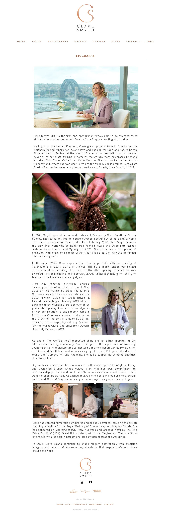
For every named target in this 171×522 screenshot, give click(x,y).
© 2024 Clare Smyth (85, 499)
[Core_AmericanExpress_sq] (97, 491)
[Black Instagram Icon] (82, 482)
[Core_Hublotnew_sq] (73, 491)
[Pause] (36, 228)
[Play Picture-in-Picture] (125, 228)
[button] (37, 41)
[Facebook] (90, 482)
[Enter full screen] (131, 228)
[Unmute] (42, 228)
